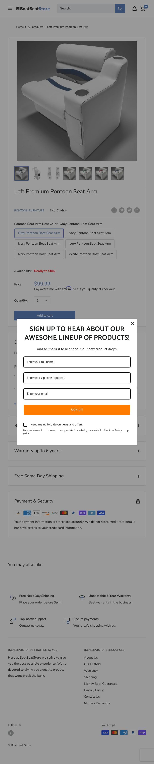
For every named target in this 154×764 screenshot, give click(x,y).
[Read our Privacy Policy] (128, 430)
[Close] (132, 323)
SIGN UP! (77, 410)
